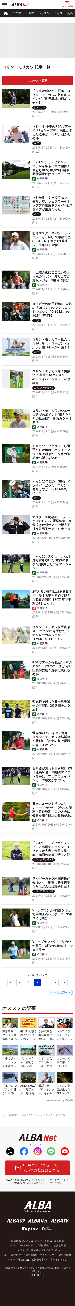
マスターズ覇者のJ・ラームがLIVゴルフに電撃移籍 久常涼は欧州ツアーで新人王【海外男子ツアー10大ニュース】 (52, 525)
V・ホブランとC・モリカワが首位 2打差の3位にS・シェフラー (52, 945)
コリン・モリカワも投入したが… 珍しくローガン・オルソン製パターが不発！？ (51, 343)
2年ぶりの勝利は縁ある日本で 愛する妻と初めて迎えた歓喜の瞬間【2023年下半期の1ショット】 (52, 597)
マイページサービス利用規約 (55, 1255)
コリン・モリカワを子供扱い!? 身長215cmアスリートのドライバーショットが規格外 (51, 377)
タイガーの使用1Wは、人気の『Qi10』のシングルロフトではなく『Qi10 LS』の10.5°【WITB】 (52, 309)
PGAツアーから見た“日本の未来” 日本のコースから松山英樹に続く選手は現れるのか (52, 668)
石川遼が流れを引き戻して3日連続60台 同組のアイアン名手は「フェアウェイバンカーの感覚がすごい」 (52, 774)
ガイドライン (22, 1250)
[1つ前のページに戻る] (19, 982)
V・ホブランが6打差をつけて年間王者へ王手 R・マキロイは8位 (52, 914)
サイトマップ (60, 1259)
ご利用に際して (43, 1245)
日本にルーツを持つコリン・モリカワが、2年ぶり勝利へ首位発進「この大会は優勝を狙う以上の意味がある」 (52, 811)
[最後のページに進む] (64, 982)
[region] (37, 13)
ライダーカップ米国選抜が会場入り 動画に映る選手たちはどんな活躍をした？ (51, 882)
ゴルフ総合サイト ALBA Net (17, 1114)
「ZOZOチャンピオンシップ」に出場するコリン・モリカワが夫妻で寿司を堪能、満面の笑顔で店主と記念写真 (51, 850)
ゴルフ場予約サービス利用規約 (21, 1255)
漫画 (70, 13)
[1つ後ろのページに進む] (55, 982)
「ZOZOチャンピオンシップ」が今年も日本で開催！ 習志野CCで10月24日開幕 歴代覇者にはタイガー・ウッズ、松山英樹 (52, 170)
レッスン (44, 13)
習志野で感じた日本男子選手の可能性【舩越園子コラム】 (51, 705)
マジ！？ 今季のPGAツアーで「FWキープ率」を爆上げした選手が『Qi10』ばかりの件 (52, 132)
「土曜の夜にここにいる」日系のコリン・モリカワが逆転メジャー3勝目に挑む (51, 276)
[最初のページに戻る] (11, 982)
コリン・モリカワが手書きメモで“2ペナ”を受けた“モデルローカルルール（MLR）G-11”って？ (51, 633)
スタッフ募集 (42, 1240)
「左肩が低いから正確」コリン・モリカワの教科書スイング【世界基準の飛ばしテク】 (51, 97)
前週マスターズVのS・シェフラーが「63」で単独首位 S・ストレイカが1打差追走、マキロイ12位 (53, 239)
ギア (31, 13)
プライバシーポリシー (21, 1245)
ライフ (58, 13)
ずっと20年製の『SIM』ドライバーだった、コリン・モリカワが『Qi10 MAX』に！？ (51, 487)
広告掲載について (20, 1240)
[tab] (37, 80)
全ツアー (18, 13)
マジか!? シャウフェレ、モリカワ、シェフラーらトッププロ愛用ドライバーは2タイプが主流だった (52, 203)
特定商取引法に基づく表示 (45, 1250)
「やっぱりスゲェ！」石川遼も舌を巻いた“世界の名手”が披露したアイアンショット (52, 562)
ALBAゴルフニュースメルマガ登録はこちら (41, 1167)
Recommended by (55, 1100)
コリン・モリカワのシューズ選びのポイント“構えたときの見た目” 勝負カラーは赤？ (52, 416)
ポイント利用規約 (17, 1259)
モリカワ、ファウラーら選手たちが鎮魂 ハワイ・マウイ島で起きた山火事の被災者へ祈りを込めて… (51, 452)
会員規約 (58, 1245)
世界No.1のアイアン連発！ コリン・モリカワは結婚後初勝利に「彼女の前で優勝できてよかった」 (53, 739)
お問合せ (36, 1259)
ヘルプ (47, 1259)
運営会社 (59, 1240)
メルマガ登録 (67, 6)
